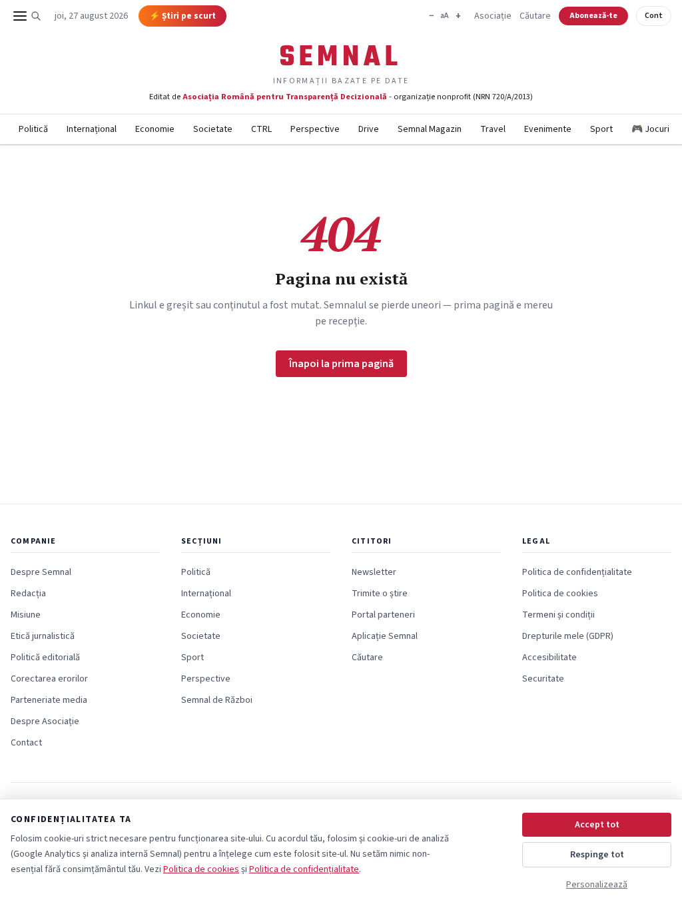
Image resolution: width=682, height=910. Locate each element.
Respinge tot (597, 854)
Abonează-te (593, 15)
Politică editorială (45, 657)
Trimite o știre (380, 593)
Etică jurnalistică (43, 636)
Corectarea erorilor (49, 678)
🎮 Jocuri (650, 129)
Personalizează (596, 884)
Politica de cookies (560, 593)
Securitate (543, 678)
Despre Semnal (41, 572)
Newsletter (374, 572)
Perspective (315, 129)
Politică (33, 129)
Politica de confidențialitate (577, 572)
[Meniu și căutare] (27, 16)
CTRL (261, 129)
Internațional (92, 129)
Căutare (535, 16)
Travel (493, 129)
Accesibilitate (549, 657)
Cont (654, 15)
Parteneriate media (49, 700)
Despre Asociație (45, 721)
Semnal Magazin (430, 129)
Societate (212, 129)
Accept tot (597, 824)
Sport (601, 129)
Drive (368, 129)
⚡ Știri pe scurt (182, 16)
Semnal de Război (216, 700)
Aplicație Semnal (385, 636)
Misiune (26, 615)
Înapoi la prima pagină (341, 363)
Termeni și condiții (558, 615)
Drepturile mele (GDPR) (567, 636)
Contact (26, 742)
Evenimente (547, 129)
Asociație (493, 16)
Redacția (28, 593)
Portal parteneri (383, 615)
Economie (154, 129)
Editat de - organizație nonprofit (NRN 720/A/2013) (341, 97)
